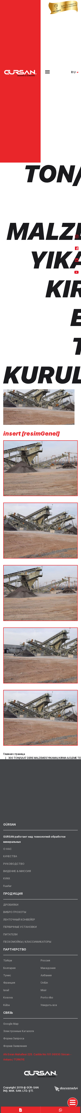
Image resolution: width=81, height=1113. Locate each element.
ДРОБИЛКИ (10, 904)
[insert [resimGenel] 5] (40, 718)
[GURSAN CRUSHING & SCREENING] (20, 73)
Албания (46, 975)
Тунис (7, 975)
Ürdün (44, 982)
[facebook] (76, 248)
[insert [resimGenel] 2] (40, 531)
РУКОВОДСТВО (13, 863)
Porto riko (47, 997)
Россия (45, 960)
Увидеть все (49, 1005)
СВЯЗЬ (8, 1012)
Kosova (8, 997)
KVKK (6, 878)
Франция (9, 982)
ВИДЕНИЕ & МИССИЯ (17, 871)
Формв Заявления (15, 1046)
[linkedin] (76, 260)
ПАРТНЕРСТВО (14, 949)
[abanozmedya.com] (66, 1088)
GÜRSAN (9, 824)
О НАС (7, 849)
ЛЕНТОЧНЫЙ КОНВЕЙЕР (19, 919)
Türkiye (7, 960)
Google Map (11, 1023)
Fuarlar (7, 886)
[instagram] (76, 236)
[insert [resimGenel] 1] (40, 468)
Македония (48, 968)
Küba (6, 1005)
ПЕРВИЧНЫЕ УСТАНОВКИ (20, 926)
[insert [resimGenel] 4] (40, 655)
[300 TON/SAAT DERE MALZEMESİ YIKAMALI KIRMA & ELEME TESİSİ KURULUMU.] (39, 407)
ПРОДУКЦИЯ (13, 893)
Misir (43, 990)
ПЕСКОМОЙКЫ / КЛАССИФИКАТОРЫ (27, 941)
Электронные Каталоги (18, 1031)
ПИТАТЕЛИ (10, 934)
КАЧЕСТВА (10, 856)
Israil (6, 990)
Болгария (9, 968)
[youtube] (76, 272)
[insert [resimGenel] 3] (40, 593)
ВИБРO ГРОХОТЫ (14, 912)
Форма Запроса (13, 1038)
